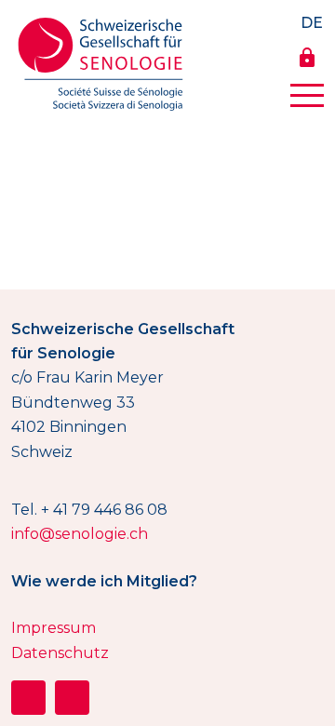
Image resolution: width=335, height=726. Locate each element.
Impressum (53, 628)
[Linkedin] (72, 697)
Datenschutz (60, 653)
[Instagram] (28, 697)
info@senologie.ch (79, 534)
